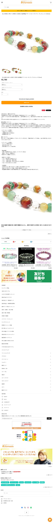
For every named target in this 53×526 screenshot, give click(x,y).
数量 (2, 92)
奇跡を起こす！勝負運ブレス (8, 300)
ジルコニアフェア (5, 349)
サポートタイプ (5, 380)
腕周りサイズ (4, 390)
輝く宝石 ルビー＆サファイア (8, 328)
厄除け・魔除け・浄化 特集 (7, 309)
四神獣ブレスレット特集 (7, 325)
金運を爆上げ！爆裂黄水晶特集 (8, 303)
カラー (3, 387)
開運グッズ (4, 365)
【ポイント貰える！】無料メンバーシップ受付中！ (26, 10)
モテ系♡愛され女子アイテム (8, 346)
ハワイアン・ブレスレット (7, 319)
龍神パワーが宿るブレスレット (8, 306)
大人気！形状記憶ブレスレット (8, 294)
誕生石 (3, 374)
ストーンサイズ (5, 377)
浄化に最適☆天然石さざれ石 (8, 340)
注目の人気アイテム (6, 291)
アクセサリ (4, 356)
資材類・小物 (4, 368)
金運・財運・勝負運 (6, 312)
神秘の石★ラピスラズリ (7, 297)
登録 (49, 418)
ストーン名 (4, 371)
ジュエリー (4, 362)
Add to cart (26, 102)
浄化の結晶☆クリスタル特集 (8, 331)
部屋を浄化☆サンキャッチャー (8, 334)
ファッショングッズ (6, 353)
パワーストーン (5, 359)
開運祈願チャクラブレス (7, 337)
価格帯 (3, 384)
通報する (49, 233)
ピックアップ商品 (5, 288)
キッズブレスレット (6, 322)
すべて (5, 241)
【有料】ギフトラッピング (6, 87)
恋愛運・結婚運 (5, 315)
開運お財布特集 (5, 343)
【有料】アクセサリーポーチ (6, 82)
